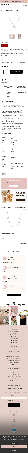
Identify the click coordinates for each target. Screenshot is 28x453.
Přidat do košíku (17, 71)
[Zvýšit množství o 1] (8, 71)
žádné (12, 149)
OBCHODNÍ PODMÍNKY (14, 355)
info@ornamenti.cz (15, 331)
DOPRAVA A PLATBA (14, 351)
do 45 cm (13, 160)
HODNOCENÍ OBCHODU (14, 371)
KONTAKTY (14, 364)
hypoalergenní (14, 163)
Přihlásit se (14, 404)
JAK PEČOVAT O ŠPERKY (14, 374)
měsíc (12, 151)
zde (7, 53)
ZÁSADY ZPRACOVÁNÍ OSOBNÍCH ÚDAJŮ (14, 356)
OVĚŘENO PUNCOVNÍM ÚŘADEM (14, 360)
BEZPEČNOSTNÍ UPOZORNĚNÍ (14, 358)
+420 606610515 (15, 333)
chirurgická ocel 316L (15, 147)
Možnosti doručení (21, 62)
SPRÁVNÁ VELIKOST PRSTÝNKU (14, 376)
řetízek (17, 144)
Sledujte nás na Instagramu (14, 305)
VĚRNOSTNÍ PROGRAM (14, 362)
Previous (23, 208)
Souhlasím (14, 446)
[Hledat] (21, 5)
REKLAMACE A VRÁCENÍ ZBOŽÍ (14, 353)
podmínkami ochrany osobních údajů (14, 401)
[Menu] (26, 5)
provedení (22, 53)
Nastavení (14, 443)
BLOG (14, 372)
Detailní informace (6, 56)
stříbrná (12, 142)
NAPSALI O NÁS (14, 380)
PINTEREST (15, 342)
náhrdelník (13, 144)
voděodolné (20, 163)
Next (26, 208)
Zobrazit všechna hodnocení (14, 295)
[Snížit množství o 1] (2, 71)
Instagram (15, 338)
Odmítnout (14, 450)
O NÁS (14, 349)
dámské (12, 154)
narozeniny (17, 156)
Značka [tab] (10, 101)
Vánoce (12, 156)
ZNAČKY (14, 378)
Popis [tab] (3, 101)
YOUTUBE (15, 340)
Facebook (15, 336)
